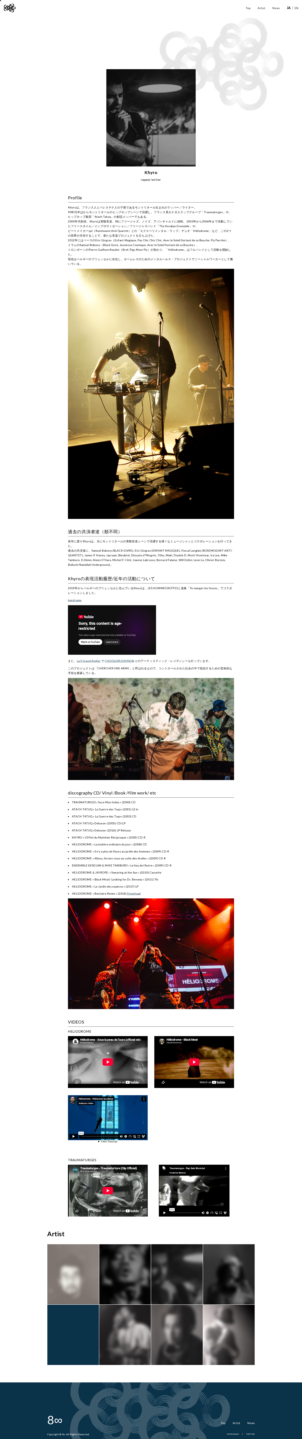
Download (134, 893)
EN (296, 8)
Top (248, 8)
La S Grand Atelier (89, 661)
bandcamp (75, 600)
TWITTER (250, 1434)
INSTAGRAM (233, 1434)
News (276, 8)
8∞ (54, 1420)
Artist (261, 8)
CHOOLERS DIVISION (119, 661)
